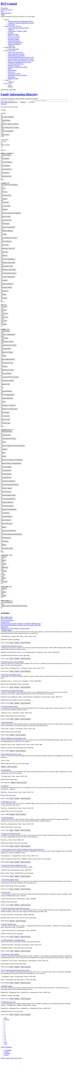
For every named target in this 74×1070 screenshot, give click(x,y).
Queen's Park (4, 245)
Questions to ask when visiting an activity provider (15, 628)
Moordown (4, 298)
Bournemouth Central (6, 266)
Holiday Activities (13, 34)
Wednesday (4, 567)
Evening (3, 595)
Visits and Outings (6, 373)
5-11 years (4, 306)
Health (10, 68)
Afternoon (3, 588)
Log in (10, 85)
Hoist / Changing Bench (7, 394)
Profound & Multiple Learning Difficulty (11, 534)
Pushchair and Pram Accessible (9, 377)
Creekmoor (4, 255)
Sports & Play (5, 134)
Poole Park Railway (8, 817)
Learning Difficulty (6, 477)
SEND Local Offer (19, 64)
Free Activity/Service (6, 602)
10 (5, 1036)
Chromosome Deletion (7, 506)
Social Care (11, 72)
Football (3, 356)
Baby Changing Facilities (7, 359)
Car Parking (4, 338)
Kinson (3, 188)
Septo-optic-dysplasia (7, 502)
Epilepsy (3, 456)
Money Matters (12, 70)
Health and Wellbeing (14, 44)
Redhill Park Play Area (9, 1002)
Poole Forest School (7, 722)
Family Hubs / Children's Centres (17, 31)
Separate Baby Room (7, 398)
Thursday (3, 571)
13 (5, 1040)
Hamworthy (4, 280)
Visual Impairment (6, 470)
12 (5, 1039)
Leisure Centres (5, 622)
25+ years (4, 320)
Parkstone (4, 199)
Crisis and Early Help (14, 73)
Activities (10, 33)
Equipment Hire (5, 384)
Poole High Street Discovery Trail (11, 754)
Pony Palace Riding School (9, 706)
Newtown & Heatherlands (8, 277)
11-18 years (4, 313)
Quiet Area (4, 366)
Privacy (6, 1055)
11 (5, 1037)
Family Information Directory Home (18, 28)
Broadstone (4, 209)
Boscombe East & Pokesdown (9, 184)
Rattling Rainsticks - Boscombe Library (14, 940)
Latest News (11, 24)
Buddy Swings (5, 412)
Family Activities (5, 120)
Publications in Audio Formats (9, 409)
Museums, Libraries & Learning (9, 124)
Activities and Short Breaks (16, 64)
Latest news (11, 46)
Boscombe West (5, 206)
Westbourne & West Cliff (7, 248)
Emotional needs (5, 435)
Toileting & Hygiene (6, 488)
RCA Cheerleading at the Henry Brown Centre (16, 970)
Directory (23, 102)
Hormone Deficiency (6, 523)
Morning (3, 592)
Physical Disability (6, 467)
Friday (3, 574)
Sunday (3, 578)
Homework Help (5, 423)
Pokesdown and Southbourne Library (12, 690)
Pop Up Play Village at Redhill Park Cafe (14, 865)
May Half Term (5, 173)
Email (11, 642)
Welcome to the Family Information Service (20, 21)
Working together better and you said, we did (21, 57)
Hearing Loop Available (7, 380)
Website (17, 642)
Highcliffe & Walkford (6, 231)
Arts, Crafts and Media (7, 117)
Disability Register (13, 78)
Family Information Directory (16, 36)
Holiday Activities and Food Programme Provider (14, 606)
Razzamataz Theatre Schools (11, 954)
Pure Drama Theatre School (10, 879)
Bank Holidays (5, 158)
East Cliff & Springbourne (8, 259)
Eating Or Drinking (6, 474)
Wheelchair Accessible (7, 370)
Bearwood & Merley (6, 287)
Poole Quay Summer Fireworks (12, 833)
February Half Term (6, 169)
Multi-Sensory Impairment (8, 481)
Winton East (4, 291)
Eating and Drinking (6, 516)
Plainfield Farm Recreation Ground (12, 646)
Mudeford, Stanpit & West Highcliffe (10, 213)
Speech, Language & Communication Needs (13, 445)
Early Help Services (13, 37)
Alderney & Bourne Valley (8, 262)
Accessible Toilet (5, 348)
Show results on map (7, 617)
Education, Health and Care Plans (17, 67)
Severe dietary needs (7, 548)
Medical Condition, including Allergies (11, 463)
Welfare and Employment (15, 42)
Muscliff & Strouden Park (8, 227)
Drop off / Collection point (8, 334)
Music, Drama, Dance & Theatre (9, 127)
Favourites (4, 104)
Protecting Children (13, 39)
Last (5, 1044)
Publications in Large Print (8, 405)
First (5, 1018)
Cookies (6, 1052)
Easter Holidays (5, 165)
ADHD (3, 453)
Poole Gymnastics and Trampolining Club (14, 738)
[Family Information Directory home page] (11, 1058)
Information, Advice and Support (17, 75)
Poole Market (6, 770)
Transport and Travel (14, 65)
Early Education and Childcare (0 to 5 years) (20, 59)
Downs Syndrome (6, 520)
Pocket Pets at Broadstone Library (11, 674)
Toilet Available (5, 331)
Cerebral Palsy (5, 513)
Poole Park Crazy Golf (9, 802)
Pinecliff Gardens (7, 630)
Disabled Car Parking (6, 352)
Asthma (3, 442)
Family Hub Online (11, 48)
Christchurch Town (6, 220)
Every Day (4, 581)
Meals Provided (5, 419)
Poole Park (5, 786)
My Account (8, 85)
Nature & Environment (7, 131)
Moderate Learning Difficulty (8, 509)
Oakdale (3, 294)
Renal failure (4, 541)
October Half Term (6, 176)
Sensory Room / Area (7, 363)
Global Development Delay (8, 495)
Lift (2, 387)
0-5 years (3, 310)
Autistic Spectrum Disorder (8, 438)
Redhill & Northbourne (7, 284)
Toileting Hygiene (5, 537)
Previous (6, 1019)
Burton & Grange (5, 216)
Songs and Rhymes (6, 391)
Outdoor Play (4, 627)
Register (10, 86)
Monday (3, 560)
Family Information (6, 1047)
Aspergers (4, 449)
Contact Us (9, 81)
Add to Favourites (25, 642)
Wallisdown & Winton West (8, 269)
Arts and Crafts (5, 416)
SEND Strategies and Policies (16, 55)
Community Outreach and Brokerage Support (21, 23)
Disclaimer (7, 1053)
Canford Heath (5, 223)
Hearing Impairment (6, 431)
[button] (37, 107)
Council (9, 3)
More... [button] (3, 179)
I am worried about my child (16, 54)
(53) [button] (12, 153)
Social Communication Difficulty (9, 484)
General (19, 22)
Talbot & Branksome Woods (8, 273)
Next (5, 1042)
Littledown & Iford (6, 195)
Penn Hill (3, 234)
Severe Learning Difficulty (8, 499)
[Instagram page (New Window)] (14, 1047)
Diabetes (3, 545)
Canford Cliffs (5, 202)
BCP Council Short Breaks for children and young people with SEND (21, 625)
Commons (4, 192)
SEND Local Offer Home (15, 52)
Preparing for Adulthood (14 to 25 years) (19, 62)
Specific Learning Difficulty (8, 530)
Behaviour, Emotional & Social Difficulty (11, 460)
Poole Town (4, 252)
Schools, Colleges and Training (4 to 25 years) (21, 60)
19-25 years (4, 317)
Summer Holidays (6, 155)
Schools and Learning (14, 41)
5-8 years (3, 324)
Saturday (3, 557)
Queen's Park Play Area (9, 924)
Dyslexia (3, 527)
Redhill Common (7, 986)
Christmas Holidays (6, 162)
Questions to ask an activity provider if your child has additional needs (21, 623)
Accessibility (8, 1050)
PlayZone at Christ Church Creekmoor (13, 662)
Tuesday (3, 564)
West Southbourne (6, 241)
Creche (3, 402)
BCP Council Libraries (7, 620)
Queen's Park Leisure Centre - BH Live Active (16, 908)
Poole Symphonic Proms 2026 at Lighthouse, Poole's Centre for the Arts (23, 849)
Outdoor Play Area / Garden (8, 345)
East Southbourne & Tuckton (9, 238)
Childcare (10, 29)
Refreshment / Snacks (7, 341)
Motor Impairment (6, 491)
